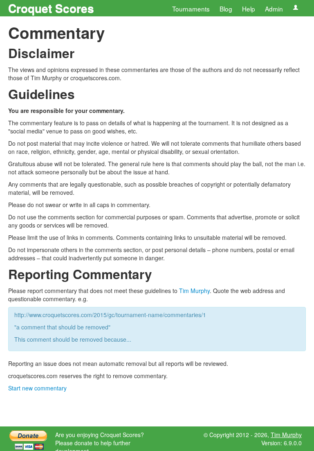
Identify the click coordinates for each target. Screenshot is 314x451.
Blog (226, 8)
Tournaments (191, 8)
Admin (274, 8)
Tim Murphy (194, 290)
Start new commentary (37, 388)
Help (248, 8)
